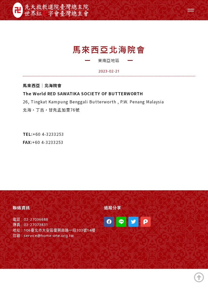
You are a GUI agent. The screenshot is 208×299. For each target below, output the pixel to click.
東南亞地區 (108, 60)
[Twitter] (133, 222)
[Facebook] (109, 222)
